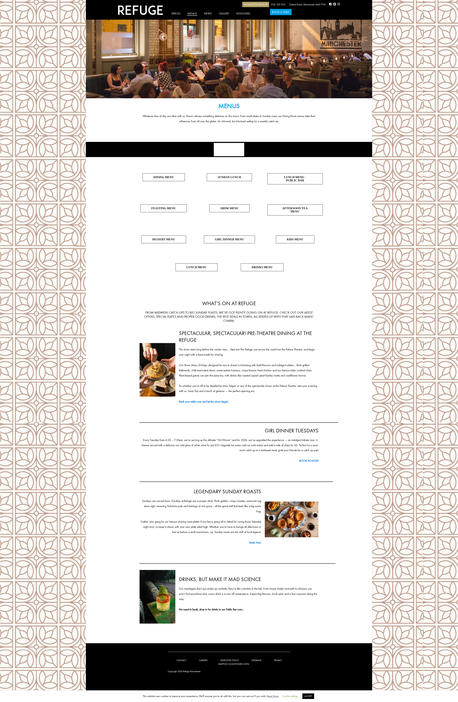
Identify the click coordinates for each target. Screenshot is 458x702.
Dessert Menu (163, 239)
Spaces (175, 13)
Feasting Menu (163, 208)
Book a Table (281, 12)
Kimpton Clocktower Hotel (233, 664)
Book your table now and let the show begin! (203, 401)
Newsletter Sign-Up (255, 4)
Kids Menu (295, 239)
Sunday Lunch (229, 177)
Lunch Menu (196, 267)
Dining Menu (164, 177)
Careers (203, 660)
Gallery (224, 13)
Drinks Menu (262, 267)
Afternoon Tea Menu (295, 210)
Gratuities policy (229, 660)
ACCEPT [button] (308, 696)
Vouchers (243, 13)
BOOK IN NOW (308, 461)
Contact (181, 660)
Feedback (257, 660)
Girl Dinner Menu (229, 239)
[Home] (140, 10)
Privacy (278, 660)
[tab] (229, 149)
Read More (273, 696)
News (208, 13)
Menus (192, 13)
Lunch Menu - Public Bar (295, 179)
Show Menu (229, 208)
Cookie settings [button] (290, 696)
